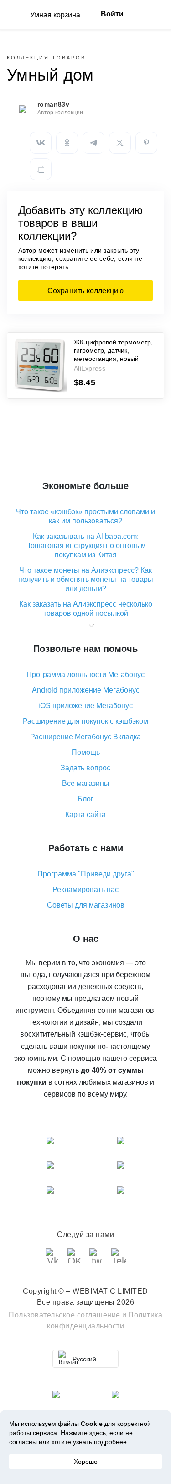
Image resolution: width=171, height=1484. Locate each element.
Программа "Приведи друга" (85, 874)
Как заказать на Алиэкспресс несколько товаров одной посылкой (85, 608)
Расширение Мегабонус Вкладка (85, 737)
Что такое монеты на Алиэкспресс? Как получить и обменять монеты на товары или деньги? (85, 579)
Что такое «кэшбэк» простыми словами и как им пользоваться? (85, 516)
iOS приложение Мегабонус (85, 706)
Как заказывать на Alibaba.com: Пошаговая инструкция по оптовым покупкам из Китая (85, 545)
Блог (85, 799)
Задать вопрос (85, 768)
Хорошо (86, 1461)
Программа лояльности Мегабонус (85, 674)
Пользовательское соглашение (64, 1315)
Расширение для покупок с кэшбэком (85, 721)
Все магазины (85, 783)
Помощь (86, 752)
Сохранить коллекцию (85, 291)
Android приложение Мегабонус (86, 690)
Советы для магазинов (85, 905)
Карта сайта (85, 814)
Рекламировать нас (85, 889)
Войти (112, 14)
